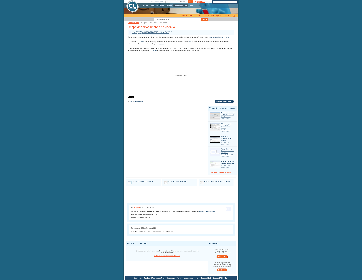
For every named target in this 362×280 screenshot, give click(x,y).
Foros (145, 6)
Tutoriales (160, 6)
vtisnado (137, 207)
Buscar (204, 19)
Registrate (222, 270)
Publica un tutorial (187, 15)
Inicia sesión (222, 257)
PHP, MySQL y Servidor (140, 33)
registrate (201, 2)
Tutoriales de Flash (158, 278)
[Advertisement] (150, 54)
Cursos (169, 6)
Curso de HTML (218, 278)
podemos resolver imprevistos (219, 37)
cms (189, 41)
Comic (191, 6)
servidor (161, 44)
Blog (152, 6)
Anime (227, 15)
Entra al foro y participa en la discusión (167, 256)
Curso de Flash (206, 278)
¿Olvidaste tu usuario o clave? (156, 1)
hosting (154, 50)
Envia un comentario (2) (224, 101)
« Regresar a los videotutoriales (220, 172)
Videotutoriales (180, 6)
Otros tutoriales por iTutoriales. (158, 33)
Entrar (191, 2)
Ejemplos (219, 15)
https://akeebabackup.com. (207, 211)
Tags (212, 15)
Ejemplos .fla (171, 278)
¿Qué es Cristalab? (202, 15)
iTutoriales (138, 31)
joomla (142, 41)
